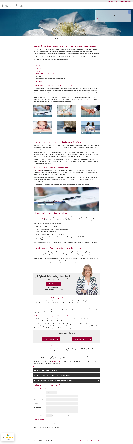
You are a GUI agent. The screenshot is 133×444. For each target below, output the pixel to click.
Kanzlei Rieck (45, 39)
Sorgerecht (38, 68)
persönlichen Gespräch (58, 361)
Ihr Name (36, 396)
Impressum (77, 440)
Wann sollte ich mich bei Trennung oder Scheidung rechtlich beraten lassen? (53, 380)
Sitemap (93, 440)
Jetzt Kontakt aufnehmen (53, 284)
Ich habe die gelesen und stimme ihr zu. (52, 423)
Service (107, 6)
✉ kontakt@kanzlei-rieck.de (82, 339)
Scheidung (38, 65)
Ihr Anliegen (37, 407)
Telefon (36, 403)
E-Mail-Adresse (38, 399)
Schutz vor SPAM (38, 415)
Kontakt (128, 6)
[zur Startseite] (12, 5)
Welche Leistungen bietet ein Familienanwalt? (45, 370)
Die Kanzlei (114, 6)
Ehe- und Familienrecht (95, 6)
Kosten (122, 6)
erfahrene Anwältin (47, 349)
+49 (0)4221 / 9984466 (112, 1)
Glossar (88, 440)
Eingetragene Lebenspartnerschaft (45, 73)
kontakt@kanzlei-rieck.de (125, 1)
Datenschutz (83, 440)
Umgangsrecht (39, 71)
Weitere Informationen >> (103, 19)
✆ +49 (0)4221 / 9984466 (50, 339)
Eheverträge (39, 81)
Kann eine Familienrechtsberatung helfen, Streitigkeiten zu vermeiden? (52, 375)
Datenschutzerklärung (48, 423)
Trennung (38, 63)
